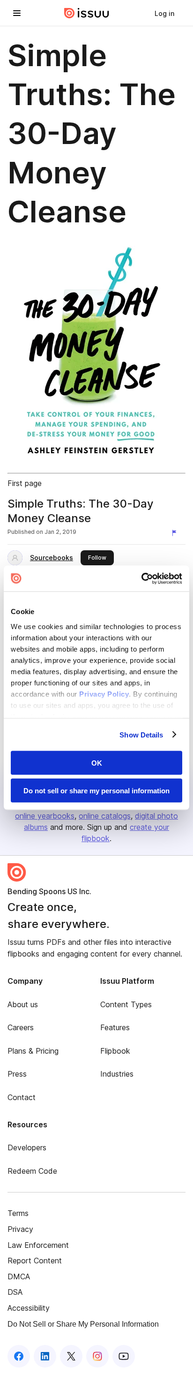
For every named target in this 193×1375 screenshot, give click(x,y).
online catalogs (105, 815)
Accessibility (28, 1308)
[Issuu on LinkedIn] (45, 1356)
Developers (26, 1147)
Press (17, 1074)
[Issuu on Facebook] (18, 1356)
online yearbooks (44, 815)
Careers (20, 1027)
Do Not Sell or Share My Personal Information (83, 1324)
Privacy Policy (104, 694)
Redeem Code (32, 1171)
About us (22, 1004)
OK (96, 763)
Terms (18, 1213)
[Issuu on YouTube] (123, 1356)
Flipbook (115, 1051)
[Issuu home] (86, 13)
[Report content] (176, 533)
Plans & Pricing (33, 1051)
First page (24, 483)
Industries (117, 1074)
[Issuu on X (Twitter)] (71, 1356)
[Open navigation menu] (16, 13)
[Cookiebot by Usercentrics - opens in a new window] (141, 578)
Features (115, 1027)
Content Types (126, 1004)
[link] (164, 13)
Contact (21, 1097)
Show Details (141, 734)
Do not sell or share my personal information (96, 790)
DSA (14, 1292)
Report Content (34, 1260)
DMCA (18, 1276)
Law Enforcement (38, 1245)
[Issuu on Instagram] (97, 1356)
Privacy (20, 1229)
